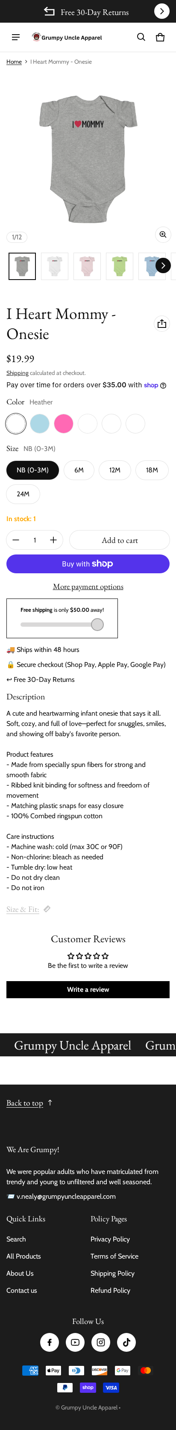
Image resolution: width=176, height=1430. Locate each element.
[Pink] (63, 423)
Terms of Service (114, 1256)
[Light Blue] (39, 423)
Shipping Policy (113, 1273)
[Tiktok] (126, 1342)
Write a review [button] (88, 989)
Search (16, 1239)
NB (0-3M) (33, 470)
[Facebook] (49, 1342)
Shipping (17, 372)
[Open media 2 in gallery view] (54, 266)
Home (14, 61)
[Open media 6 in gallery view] (152, 266)
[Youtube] (75, 1342)
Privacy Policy (110, 1239)
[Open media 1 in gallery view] (22, 266)
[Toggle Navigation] (15, 37)
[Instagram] (100, 1342)
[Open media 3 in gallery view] (87, 266)
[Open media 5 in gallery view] (119, 266)
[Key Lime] (135, 423)
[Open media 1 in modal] (88, 159)
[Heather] (15, 423)
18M (152, 470)
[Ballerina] (111, 423)
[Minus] (15, 540)
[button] (141, 37)
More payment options (88, 586)
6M (79, 470)
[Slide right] (162, 11)
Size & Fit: (22, 909)
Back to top (24, 1102)
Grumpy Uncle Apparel (89, 1407)
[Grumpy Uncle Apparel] (66, 37)
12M (114, 470)
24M (23, 494)
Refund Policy (110, 1290)
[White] (87, 423)
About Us (20, 1273)
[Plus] (53, 540)
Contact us (21, 1290)
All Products (23, 1256)
